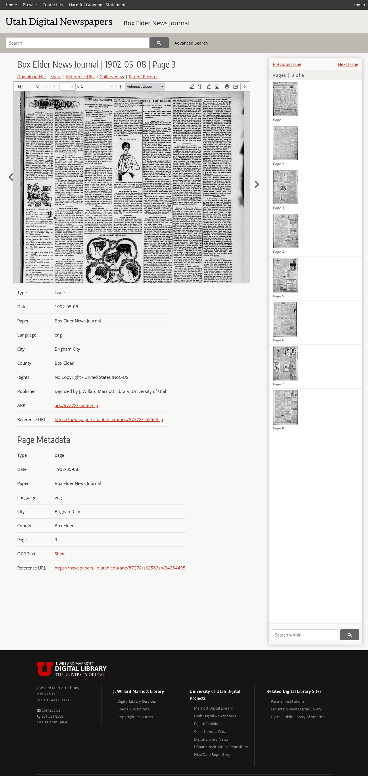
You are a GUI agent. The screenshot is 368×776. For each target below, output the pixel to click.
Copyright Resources (135, 716)
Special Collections (133, 709)
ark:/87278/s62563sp (76, 405)
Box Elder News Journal (156, 23)
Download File (31, 76)
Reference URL (80, 76)
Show (60, 554)
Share (56, 76)
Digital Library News (211, 739)
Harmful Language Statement (97, 4)
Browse (30, 4)
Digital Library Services (137, 701)
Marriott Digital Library (213, 708)
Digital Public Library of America (298, 716)
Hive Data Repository (212, 754)
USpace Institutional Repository (221, 746)
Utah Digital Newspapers (215, 715)
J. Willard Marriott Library (58, 687)
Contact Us (53, 4)
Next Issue (348, 64)
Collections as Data (210, 731)
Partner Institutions (287, 701)
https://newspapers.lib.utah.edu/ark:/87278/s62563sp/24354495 (120, 568)
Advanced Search (191, 43)
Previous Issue (287, 64)
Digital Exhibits (206, 723)
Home (11, 4)
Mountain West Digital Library (296, 709)
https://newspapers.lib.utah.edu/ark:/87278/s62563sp (109, 419)
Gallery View (111, 76)
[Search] (159, 42)
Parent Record (143, 76)
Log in (359, 4)
